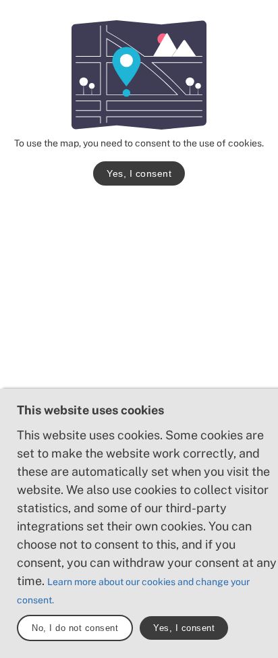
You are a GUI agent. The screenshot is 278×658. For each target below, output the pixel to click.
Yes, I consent (139, 173)
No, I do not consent (75, 628)
